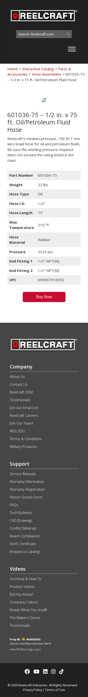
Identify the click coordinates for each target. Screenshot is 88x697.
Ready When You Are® (28, 610)
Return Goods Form (26, 497)
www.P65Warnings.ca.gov (25, 649)
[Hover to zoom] (44, 100)
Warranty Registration (27, 489)
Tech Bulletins (21, 512)
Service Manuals (23, 473)
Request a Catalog (24, 551)
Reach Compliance (25, 536)
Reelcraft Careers (24, 415)
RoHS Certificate (23, 543)
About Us (17, 376)
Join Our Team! (21, 423)
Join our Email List (24, 407)
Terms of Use (55, 690)
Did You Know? (21, 594)
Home (12, 68)
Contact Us (19, 384)
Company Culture (24, 602)
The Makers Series (25, 617)
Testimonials (20, 400)
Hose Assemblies (46, 74)
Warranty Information (27, 481)
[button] (44, 297)
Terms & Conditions (26, 438)
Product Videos (22, 586)
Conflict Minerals (23, 528)
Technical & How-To (25, 578)
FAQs (14, 505)
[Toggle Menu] (72, 49)
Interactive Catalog (38, 68)
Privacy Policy (32, 690)
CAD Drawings (21, 520)
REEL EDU (17, 431)
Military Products (23, 446)
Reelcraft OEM (21, 392)
